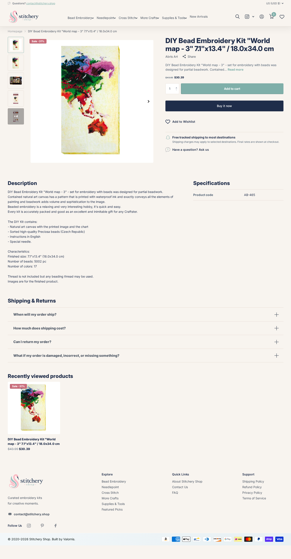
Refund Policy (252, 487)
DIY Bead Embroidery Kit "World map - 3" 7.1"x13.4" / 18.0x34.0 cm (34, 441)
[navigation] (16, 45)
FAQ (175, 492)
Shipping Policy (253, 481)
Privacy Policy (252, 492)
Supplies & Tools (113, 504)
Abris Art (171, 56)
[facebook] (55, 525)
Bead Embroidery (114, 481)
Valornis (68, 539)
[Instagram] (28, 525)
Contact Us (180, 487)
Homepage (15, 31)
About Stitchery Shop (187, 481)
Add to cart (232, 88)
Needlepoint (110, 487)
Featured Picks (112, 509)
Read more (235, 69)
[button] (177, 85)
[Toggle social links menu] (249, 17)
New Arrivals (199, 16)
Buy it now (224, 106)
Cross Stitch (110, 492)
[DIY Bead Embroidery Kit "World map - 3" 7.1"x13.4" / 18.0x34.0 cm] (34, 408)
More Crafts (110, 498)
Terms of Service (254, 498)
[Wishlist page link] (282, 18)
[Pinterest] (42, 525)
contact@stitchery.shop (40, 3)
